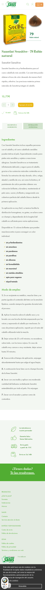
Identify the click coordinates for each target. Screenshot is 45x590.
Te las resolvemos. (22, 472)
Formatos (5, 499)
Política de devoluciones (10, 533)
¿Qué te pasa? (7, 496)
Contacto (5, 516)
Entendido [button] (22, 586)
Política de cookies (8, 543)
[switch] (5, 587)
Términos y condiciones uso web (12, 550)
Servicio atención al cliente (11, 520)
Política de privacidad (9, 547)
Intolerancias (6, 503)
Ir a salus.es (22, 556)
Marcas (4, 506)
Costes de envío (7, 530)
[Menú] (3, 4)
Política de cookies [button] (10, 580)
